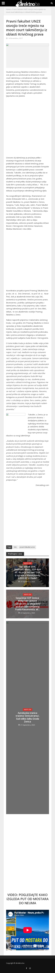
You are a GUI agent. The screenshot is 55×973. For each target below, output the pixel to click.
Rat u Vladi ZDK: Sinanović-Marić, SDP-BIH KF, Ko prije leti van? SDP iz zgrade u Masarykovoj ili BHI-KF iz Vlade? (27, 572)
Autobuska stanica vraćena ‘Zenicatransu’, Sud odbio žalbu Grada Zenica (28, 717)
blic (15, 547)
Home (8, 9)
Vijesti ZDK (27, 563)
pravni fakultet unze (27, 547)
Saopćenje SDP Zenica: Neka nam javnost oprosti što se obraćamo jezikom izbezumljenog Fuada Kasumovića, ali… (27, 604)
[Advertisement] (27, 127)
